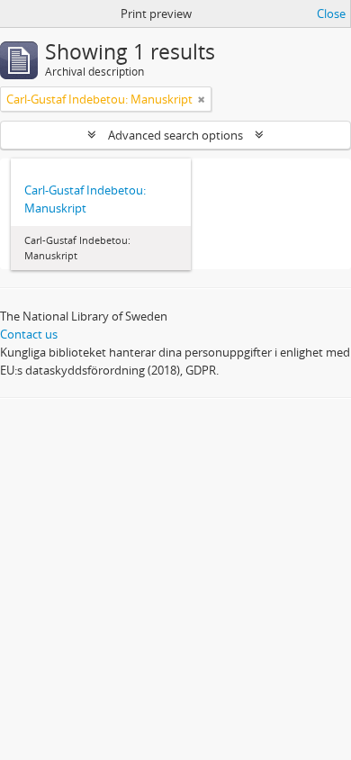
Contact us (29, 334)
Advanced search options (175, 135)
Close (331, 13)
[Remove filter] (201, 99)
